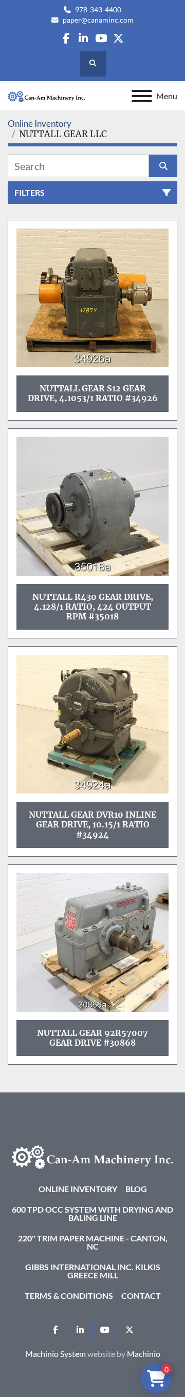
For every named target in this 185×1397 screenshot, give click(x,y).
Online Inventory (78, 1189)
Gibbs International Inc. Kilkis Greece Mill (92, 1271)
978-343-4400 (98, 10)
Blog (136, 1189)
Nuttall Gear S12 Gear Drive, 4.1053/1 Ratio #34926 (93, 393)
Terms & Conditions (69, 1295)
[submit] (163, 166)
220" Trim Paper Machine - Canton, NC (93, 1242)
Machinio (143, 1353)
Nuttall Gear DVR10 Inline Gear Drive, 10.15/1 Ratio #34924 (92, 824)
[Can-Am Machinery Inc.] (92, 1156)
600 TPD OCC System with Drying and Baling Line (92, 1213)
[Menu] (142, 96)
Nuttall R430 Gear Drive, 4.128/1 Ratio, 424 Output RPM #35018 (92, 606)
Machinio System (55, 1353)
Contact (141, 1295)
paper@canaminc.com (98, 20)
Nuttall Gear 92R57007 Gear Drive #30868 (92, 1038)
